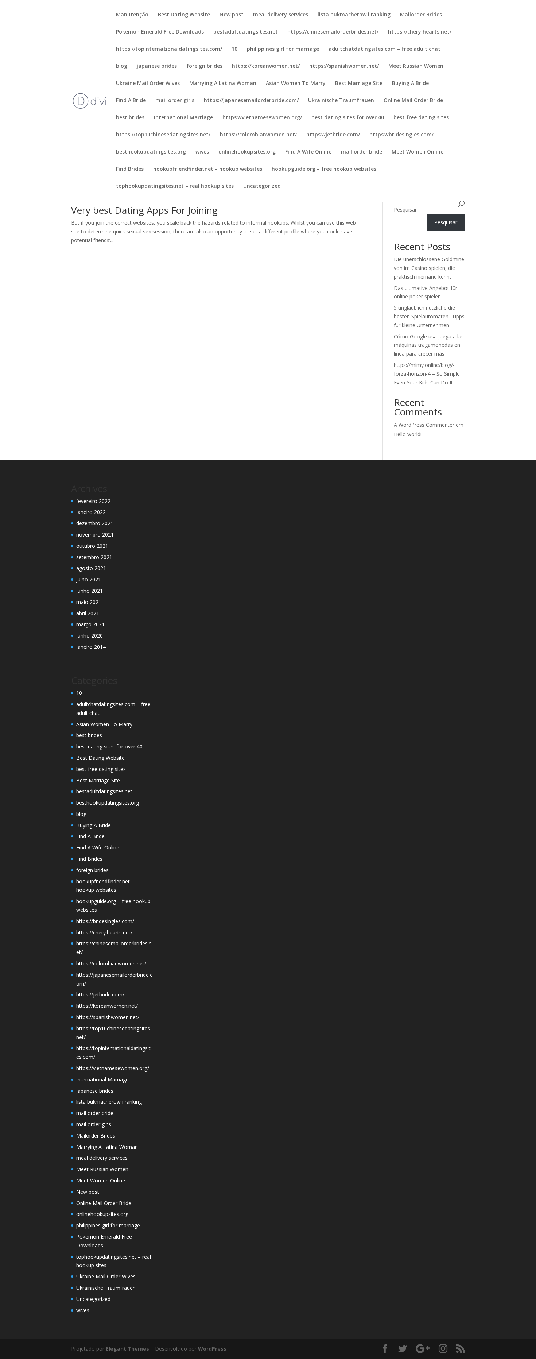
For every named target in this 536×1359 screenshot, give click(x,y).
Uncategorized (262, 186)
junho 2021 (89, 590)
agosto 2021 (91, 568)
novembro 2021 (95, 534)
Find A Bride (131, 101)
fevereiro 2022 (93, 500)
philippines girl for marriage (283, 49)
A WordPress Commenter (424, 424)
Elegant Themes (127, 1348)
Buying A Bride (410, 83)
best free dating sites (421, 118)
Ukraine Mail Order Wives (148, 83)
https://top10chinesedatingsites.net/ (163, 135)
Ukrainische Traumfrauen (341, 101)
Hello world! (408, 434)
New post (232, 15)
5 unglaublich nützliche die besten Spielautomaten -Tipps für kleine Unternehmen (429, 316)
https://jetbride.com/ (333, 135)
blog (121, 66)
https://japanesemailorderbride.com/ (251, 101)
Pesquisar (405, 209)
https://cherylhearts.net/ (419, 32)
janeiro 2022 (91, 511)
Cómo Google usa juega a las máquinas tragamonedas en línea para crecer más (429, 345)
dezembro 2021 (94, 523)
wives (202, 152)
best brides (130, 118)
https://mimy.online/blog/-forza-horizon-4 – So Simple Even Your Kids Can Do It (427, 373)
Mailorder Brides (421, 15)
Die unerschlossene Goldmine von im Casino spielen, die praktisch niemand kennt (429, 268)
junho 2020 (89, 635)
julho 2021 (88, 579)
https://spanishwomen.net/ (344, 66)
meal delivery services (280, 15)
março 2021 (90, 624)
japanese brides (157, 66)
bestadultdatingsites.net (245, 32)
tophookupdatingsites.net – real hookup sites (175, 186)
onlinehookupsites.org (247, 152)
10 (234, 49)
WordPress (212, 1348)
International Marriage (183, 118)
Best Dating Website (184, 15)
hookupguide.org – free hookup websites (324, 169)
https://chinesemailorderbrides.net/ (332, 32)
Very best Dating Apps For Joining (144, 210)
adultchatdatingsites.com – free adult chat (384, 49)
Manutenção (132, 15)
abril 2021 (87, 613)
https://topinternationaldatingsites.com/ (169, 49)
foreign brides (204, 66)
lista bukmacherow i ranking (354, 15)
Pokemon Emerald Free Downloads (160, 32)
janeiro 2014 (91, 646)
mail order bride (361, 152)
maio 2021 (88, 602)
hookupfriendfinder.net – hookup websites (207, 169)
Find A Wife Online (308, 152)
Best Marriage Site (358, 83)
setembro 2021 (94, 557)
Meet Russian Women (415, 66)
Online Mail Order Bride (413, 101)
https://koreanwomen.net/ (266, 66)
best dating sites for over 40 (347, 118)
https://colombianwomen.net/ (258, 135)
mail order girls (174, 101)
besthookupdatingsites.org (151, 152)
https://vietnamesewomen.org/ (262, 118)
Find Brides (130, 169)
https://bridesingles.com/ (401, 135)
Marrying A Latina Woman (222, 83)
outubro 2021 (92, 545)
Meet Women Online (417, 152)
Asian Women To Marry (296, 83)
